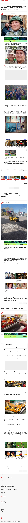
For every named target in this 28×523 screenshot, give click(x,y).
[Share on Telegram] (2, 45)
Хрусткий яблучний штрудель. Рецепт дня (10, 300)
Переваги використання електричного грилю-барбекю (9, 346)
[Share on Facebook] (2, 40)
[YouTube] (25, 517)
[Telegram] (26, 517)
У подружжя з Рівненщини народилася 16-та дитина (12, 297)
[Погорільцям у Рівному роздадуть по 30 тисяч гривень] (4, 177)
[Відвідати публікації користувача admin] (2, 14)
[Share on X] (2, 42)
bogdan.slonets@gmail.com (11, 486)
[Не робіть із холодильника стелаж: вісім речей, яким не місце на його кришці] (11, 177)
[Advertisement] (16, 75)
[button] (1, 0)
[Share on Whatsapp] (2, 43)
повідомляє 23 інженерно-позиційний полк (13, 44)
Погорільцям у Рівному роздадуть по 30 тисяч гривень (4, 181)
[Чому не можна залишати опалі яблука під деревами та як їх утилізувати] (17, 177)
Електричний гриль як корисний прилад (21, 347)
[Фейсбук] (23, 517)
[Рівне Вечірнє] (6, 0)
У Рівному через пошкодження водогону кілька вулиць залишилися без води (15, 163)
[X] (24, 517)
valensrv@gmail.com (11, 485)
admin (3, 202)
